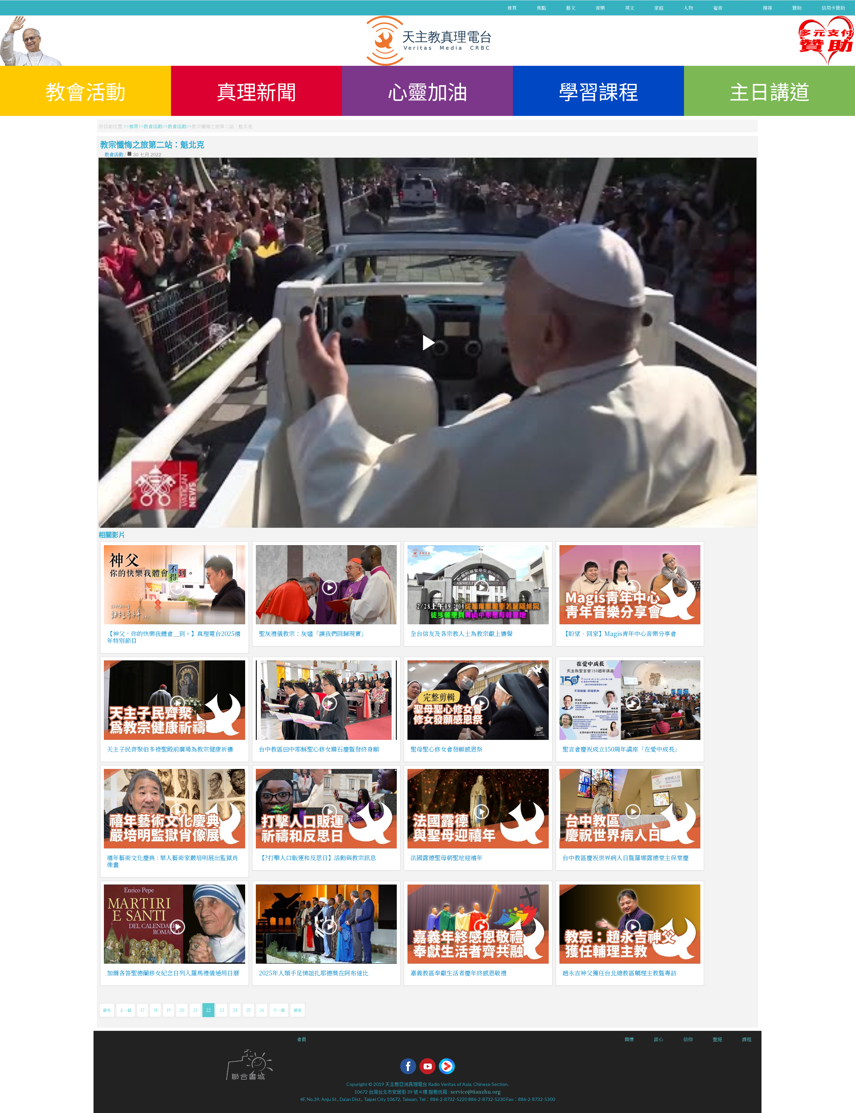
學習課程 (598, 90)
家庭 (659, 7)
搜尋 (767, 7)
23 (221, 1010)
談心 (658, 1039)
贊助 (797, 7)
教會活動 (85, 90)
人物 (688, 7)
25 (248, 1010)
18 (155, 1010)
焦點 (541, 7)
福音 (717, 7)
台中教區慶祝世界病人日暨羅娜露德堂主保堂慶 (625, 857)
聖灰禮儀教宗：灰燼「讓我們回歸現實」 (313, 633)
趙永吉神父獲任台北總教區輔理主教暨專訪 (619, 972)
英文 (629, 7)
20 (181, 1010)
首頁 (512, 7)
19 (168, 1010)
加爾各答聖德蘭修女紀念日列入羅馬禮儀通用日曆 (173, 972)
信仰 (688, 1039)
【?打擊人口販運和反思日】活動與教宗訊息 (317, 857)
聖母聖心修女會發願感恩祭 (446, 749)
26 (262, 1010)
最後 (298, 1010)
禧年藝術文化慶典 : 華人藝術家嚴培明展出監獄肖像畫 (172, 861)
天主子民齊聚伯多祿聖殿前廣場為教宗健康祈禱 (170, 749)
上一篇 (126, 1010)
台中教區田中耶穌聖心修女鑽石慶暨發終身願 (319, 749)
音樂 (600, 7)
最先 (107, 1010)
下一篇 (279, 1010)
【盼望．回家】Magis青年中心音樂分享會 (619, 633)
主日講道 (769, 90)
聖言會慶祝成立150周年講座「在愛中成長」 (621, 749)
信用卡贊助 (833, 7)
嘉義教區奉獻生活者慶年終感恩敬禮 (458, 972)
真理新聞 (256, 90)
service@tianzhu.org (476, 1091)
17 (142, 1010)
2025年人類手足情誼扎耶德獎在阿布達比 (313, 972)
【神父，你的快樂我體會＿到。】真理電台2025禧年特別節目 (173, 637)
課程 (746, 1039)
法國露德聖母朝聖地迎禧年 (446, 857)
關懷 (629, 1039)
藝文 (570, 7)
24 (235, 1010)
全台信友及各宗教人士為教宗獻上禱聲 (461, 633)
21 (195, 1010)
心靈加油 (427, 90)
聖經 (717, 1039)
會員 (301, 1039)
